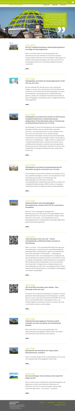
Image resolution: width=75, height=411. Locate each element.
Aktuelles (46, 5)
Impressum (51, 402)
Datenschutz (61, 402)
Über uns (55, 5)
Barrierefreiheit (60, 405)
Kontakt (42, 402)
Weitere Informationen (61, 2)
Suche (64, 5)
